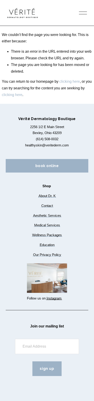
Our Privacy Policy (47, 255)
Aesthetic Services (47, 215)
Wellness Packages (47, 235)
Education (47, 245)
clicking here (69, 81)
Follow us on (36, 298)
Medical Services (47, 225)
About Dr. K (47, 196)
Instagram (54, 298)
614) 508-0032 (47, 139)
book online (47, 166)
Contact (47, 206)
